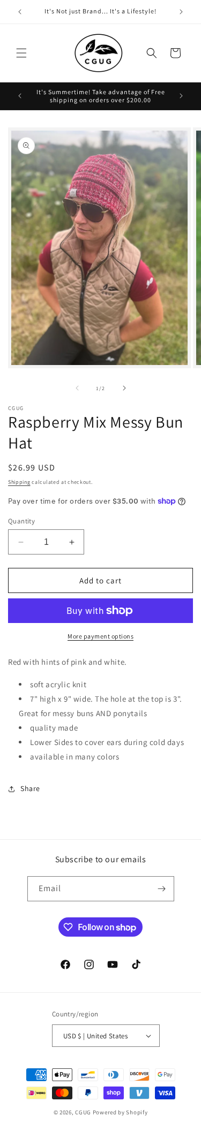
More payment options (100, 636)
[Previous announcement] (20, 12)
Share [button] (30, 788)
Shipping (19, 481)
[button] (21, 53)
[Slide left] (77, 388)
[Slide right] (124, 388)
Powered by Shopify (120, 1112)
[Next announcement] (181, 12)
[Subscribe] (162, 888)
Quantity (21, 521)
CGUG (83, 1112)
